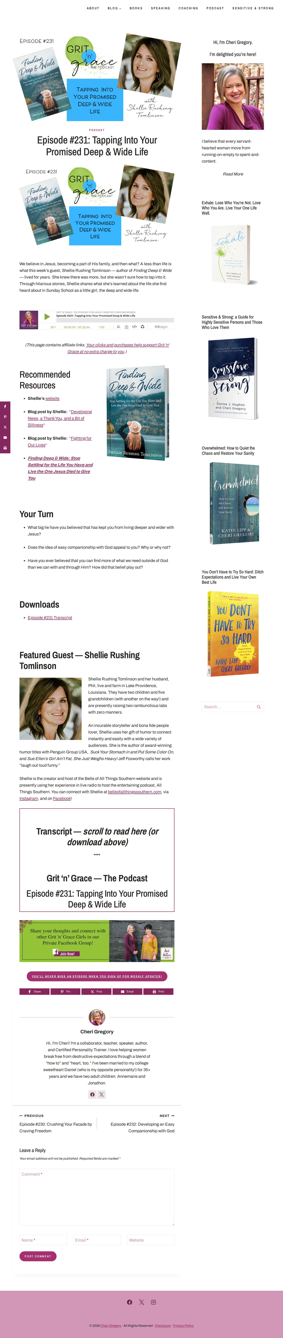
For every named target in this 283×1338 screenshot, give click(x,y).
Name (28, 1240)
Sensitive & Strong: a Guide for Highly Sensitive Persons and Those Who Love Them (232, 322)
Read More (233, 174)
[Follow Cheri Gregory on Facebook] (92, 1094)
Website (136, 1240)
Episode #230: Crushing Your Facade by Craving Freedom (55, 1123)
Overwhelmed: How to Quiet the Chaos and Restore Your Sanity (228, 450)
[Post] (5, 427)
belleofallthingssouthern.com (134, 791)
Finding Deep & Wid (47, 458)
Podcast (215, 8)
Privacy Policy (183, 1325)
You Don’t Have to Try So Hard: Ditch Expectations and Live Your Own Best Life (233, 577)
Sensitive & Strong (253, 8)
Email (81, 1240)
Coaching (188, 8)
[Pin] (5, 417)
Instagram (28, 798)
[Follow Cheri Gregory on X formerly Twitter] (101, 1094)
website (52, 398)
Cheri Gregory (97, 1031)
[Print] (5, 448)
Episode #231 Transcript (50, 617)
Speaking (161, 8)
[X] (141, 1302)
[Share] (5, 406)
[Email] (5, 438)
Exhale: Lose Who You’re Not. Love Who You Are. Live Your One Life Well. (231, 207)
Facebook (62, 798)
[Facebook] (130, 1302)
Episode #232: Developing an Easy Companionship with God (142, 1123)
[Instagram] (153, 1302)
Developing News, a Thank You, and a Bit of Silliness (60, 418)
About (93, 8)
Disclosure (163, 1325)
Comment (32, 1174)
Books (136, 8)
